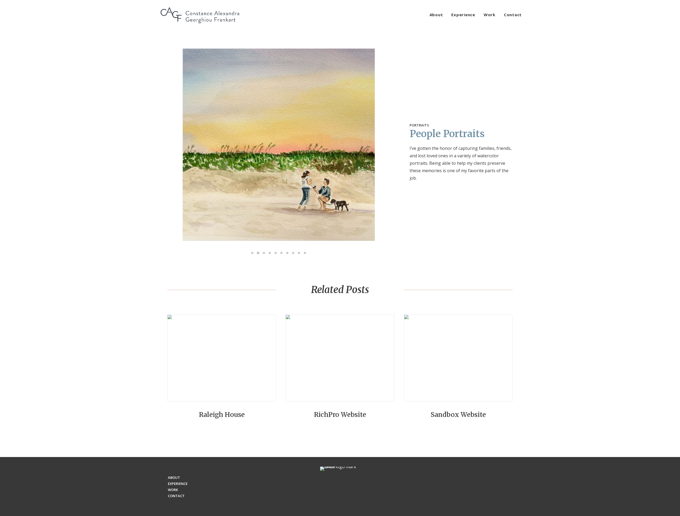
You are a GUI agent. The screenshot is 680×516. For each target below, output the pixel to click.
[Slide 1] (252, 253)
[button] (222, 358)
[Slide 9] (299, 253)
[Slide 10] (305, 253)
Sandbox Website (458, 415)
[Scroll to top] (669, 505)
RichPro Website (340, 415)
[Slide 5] (276, 253)
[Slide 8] (293, 253)
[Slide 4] (270, 253)
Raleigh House (222, 415)
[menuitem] (438, 14)
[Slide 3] (264, 253)
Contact (513, 14)
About (436, 14)
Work (489, 14)
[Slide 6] (281, 253)
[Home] (340, 486)
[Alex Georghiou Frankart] (199, 15)
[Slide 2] (258, 253)
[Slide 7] (287, 253)
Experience (463, 14)
